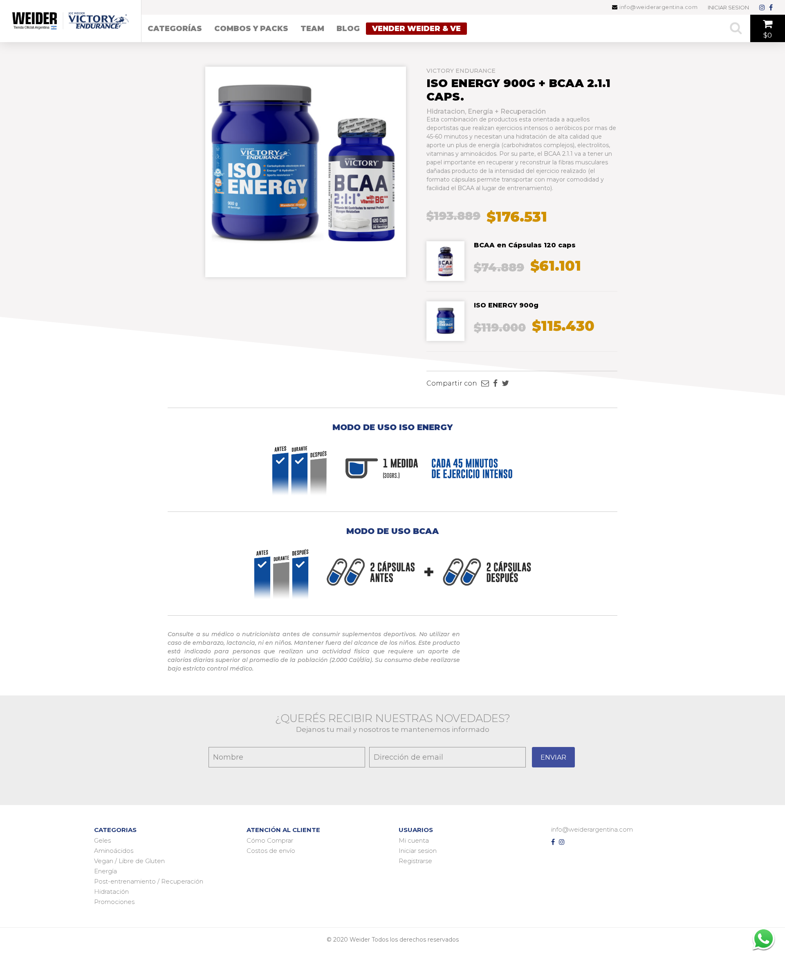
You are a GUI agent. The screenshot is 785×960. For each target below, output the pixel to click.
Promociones (114, 902)
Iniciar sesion (418, 851)
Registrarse (415, 861)
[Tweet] (505, 383)
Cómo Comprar (270, 840)
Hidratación (111, 891)
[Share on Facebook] (495, 383)
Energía (105, 871)
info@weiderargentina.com (658, 7)
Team (312, 28)
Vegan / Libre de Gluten (129, 861)
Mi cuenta (414, 840)
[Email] (485, 383)
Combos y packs (251, 28)
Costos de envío (271, 851)
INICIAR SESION (728, 7)
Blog (348, 28)
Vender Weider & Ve (416, 28)
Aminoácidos (113, 851)
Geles (102, 840)
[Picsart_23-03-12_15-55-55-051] (445, 337)
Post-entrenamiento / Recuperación (148, 881)
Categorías (175, 28)
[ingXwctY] (445, 277)
